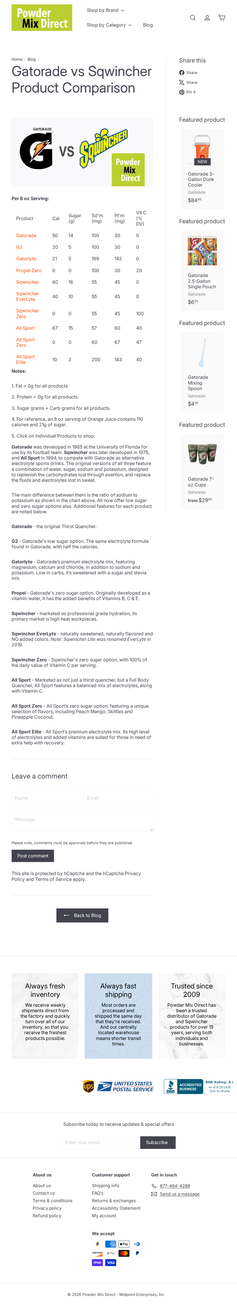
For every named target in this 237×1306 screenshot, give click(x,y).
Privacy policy (47, 1208)
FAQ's (97, 1193)
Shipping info (105, 1185)
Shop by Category (107, 25)
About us (42, 1185)
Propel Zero (29, 270)
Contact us (44, 1193)
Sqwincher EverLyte (27, 296)
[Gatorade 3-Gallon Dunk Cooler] (202, 169)
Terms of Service (53, 879)
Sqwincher (27, 282)
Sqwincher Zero (27, 313)
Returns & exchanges (114, 1200)
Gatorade (26, 235)
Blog (148, 25)
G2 (19, 247)
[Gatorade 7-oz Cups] (202, 471)
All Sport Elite (25, 359)
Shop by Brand (103, 10)
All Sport (25, 328)
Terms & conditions (53, 1200)
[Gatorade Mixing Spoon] (202, 372)
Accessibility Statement (116, 1208)
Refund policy (47, 1215)
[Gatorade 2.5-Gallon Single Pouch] (202, 270)
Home (17, 59)
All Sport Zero (25, 342)
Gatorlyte (26, 258)
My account (104, 1215)
